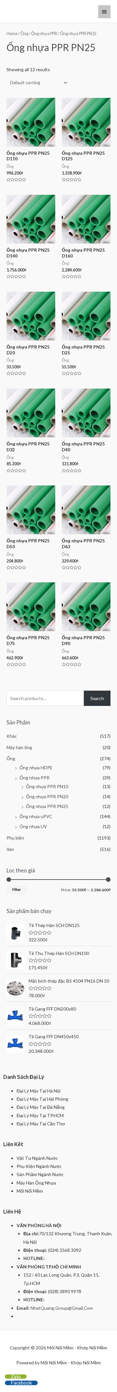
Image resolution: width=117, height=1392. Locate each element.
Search (97, 698)
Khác (11, 736)
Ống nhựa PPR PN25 (47, 806)
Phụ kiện (15, 838)
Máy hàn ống (19, 747)
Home (12, 33)
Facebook (21, 1382)
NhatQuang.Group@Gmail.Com (62, 1308)
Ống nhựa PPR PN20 (47, 796)
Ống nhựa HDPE (36, 767)
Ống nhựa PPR (44, 33)
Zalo (16, 1376)
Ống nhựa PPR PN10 (47, 786)
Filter (16, 889)
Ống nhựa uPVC (36, 816)
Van (10, 849)
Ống (24, 33)
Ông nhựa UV (33, 826)
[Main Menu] (104, 11)
